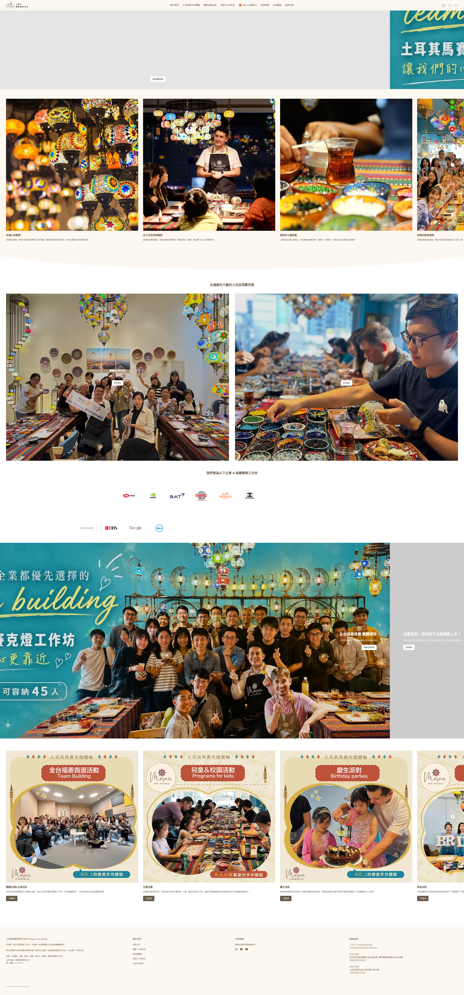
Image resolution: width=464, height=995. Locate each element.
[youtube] (452, 129)
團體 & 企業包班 (139, 949)
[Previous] (3, 50)
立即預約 (396, 50)
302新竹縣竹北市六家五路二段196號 (364, 969)
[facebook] (452, 112)
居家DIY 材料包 (139, 959)
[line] (452, 107)
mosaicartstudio (365, 944)
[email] (452, 123)
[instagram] (452, 118)
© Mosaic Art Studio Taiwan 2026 (17, 986)
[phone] (452, 102)
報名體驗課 (137, 954)
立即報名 (396, 647)
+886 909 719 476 (357, 972)
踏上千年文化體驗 (355, 79)
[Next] (461, 50)
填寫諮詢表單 (357, 647)
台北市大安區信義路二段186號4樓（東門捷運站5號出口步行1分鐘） (377, 957)
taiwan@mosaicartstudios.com (363, 947)
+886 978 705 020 (358, 960)
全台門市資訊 (138, 963)
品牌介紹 (136, 944)
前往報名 (117, 383)
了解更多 (11, 898)
